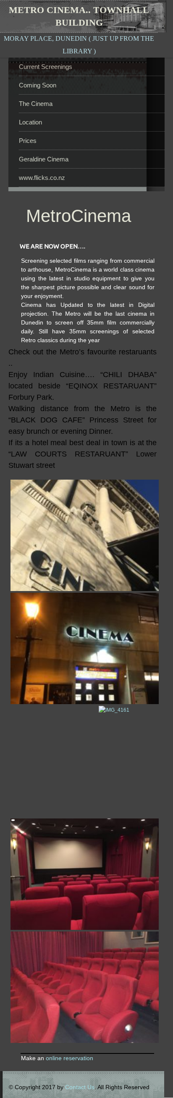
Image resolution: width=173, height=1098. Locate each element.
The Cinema (35, 103)
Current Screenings (45, 66)
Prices (28, 140)
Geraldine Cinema (43, 159)
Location (30, 122)
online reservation (69, 1058)
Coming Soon (37, 85)
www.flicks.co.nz (42, 177)
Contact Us (79, 1087)
